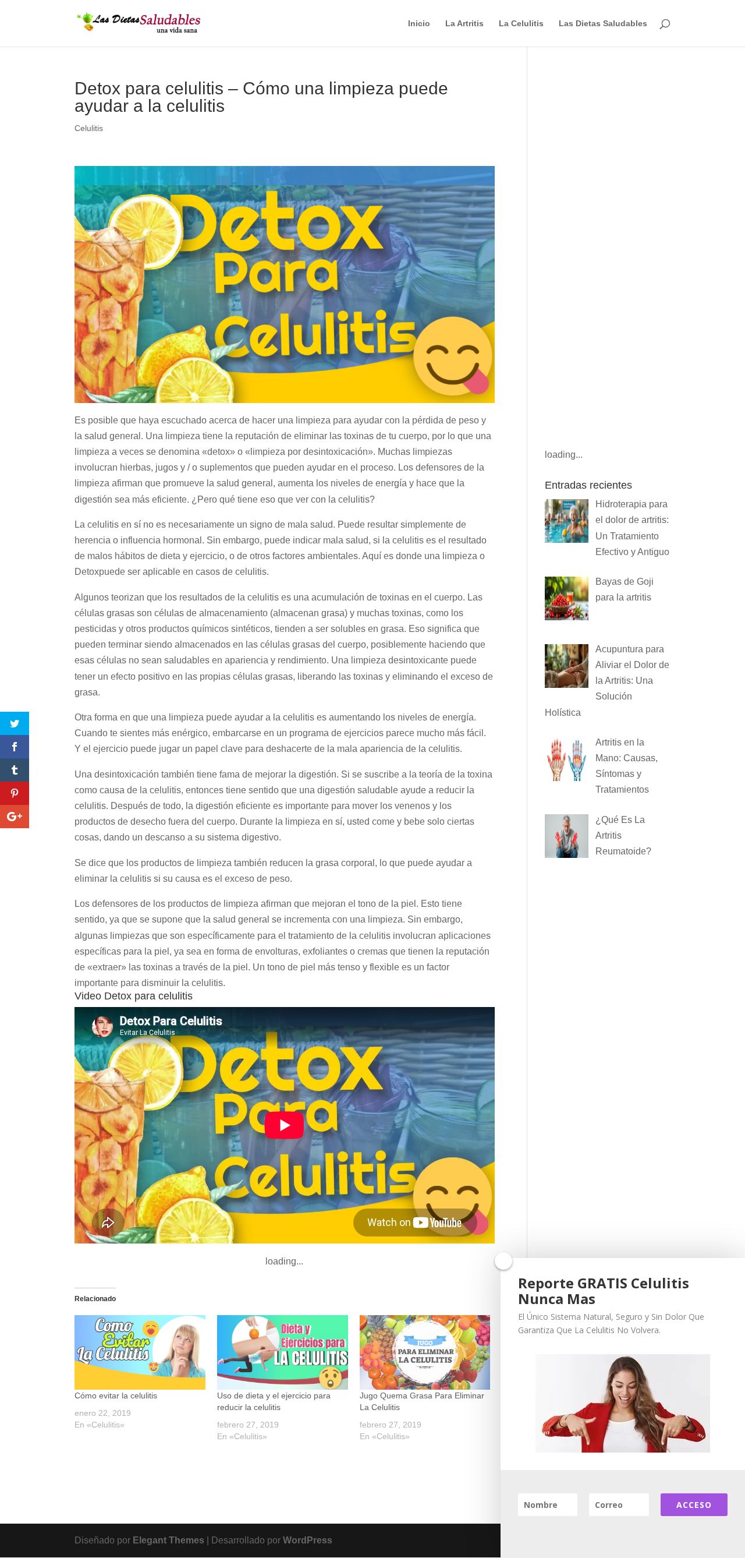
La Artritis (464, 23)
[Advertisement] (607, 254)
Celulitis (88, 128)
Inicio (419, 23)
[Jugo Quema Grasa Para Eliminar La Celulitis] (425, 1352)
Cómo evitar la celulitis (115, 1395)
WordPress (307, 1540)
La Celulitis (521, 23)
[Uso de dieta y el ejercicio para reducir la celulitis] (282, 1352)
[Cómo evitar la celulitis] (139, 1352)
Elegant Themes (168, 1540)
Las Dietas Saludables (603, 23)
